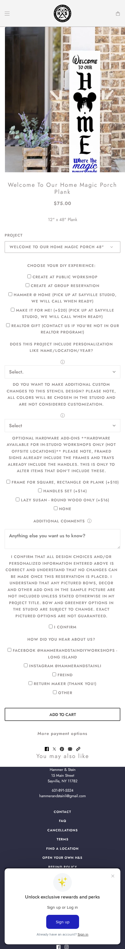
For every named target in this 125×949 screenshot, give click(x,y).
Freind (65, 675)
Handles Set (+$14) (65, 491)
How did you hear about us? (61, 639)
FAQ (62, 820)
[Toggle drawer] (7, 13)
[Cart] (117, 13)
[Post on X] (54, 749)
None (65, 509)
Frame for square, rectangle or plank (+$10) (65, 482)
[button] (78, 749)
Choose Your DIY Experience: (61, 265)
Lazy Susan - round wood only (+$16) (65, 500)
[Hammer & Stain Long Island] (62, 13)
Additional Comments (59, 521)
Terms (63, 839)
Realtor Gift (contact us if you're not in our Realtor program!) (65, 329)
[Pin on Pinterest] (62, 749)
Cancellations (62, 830)
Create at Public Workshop (65, 277)
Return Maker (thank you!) (65, 683)
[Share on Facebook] (47, 749)
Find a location (62, 848)
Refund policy (62, 867)
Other (65, 693)
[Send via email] (70, 749)
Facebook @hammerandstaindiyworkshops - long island (65, 654)
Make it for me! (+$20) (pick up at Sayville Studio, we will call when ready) (65, 313)
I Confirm (65, 627)
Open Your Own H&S (62, 857)
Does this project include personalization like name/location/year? (61, 347)
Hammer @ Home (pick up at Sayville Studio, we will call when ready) (65, 298)
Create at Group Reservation (65, 285)
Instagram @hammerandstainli (65, 666)
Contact (62, 811)
